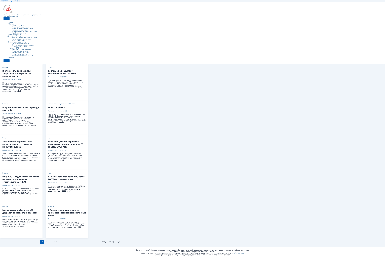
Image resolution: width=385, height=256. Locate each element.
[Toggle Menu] (7, 18)
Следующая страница (111, 242)
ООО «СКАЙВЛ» (56, 107)
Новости (5, 67)
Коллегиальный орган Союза (22, 28)
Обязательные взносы (20, 51)
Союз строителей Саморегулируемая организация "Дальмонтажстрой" (22, 15)
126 (55, 242)
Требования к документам (21, 49)
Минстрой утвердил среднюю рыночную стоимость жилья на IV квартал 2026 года (65, 144)
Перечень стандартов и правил (23, 45)
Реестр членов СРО (15, 34)
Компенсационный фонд (20, 52)
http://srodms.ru (238, 253)
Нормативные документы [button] (17, 42)
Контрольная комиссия (20, 30)
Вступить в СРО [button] (13, 48)
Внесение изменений (19, 54)
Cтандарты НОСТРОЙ (19, 46)
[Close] (7, 60)
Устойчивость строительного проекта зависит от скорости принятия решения (17, 144)
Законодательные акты (20, 43)
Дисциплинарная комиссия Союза (24, 31)
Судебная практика (19, 33)
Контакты (11, 57)
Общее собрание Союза (20, 27)
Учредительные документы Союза (24, 37)
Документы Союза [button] (14, 36)
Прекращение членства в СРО (23, 55)
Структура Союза (18, 25)
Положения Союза (18, 40)
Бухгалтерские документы (21, 39)
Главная (10, 22)
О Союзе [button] (11, 24)
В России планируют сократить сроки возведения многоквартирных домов (67, 213)
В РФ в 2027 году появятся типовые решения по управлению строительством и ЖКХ (20, 179)
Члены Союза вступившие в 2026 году (61, 104)
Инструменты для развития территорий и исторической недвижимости (16, 73)
